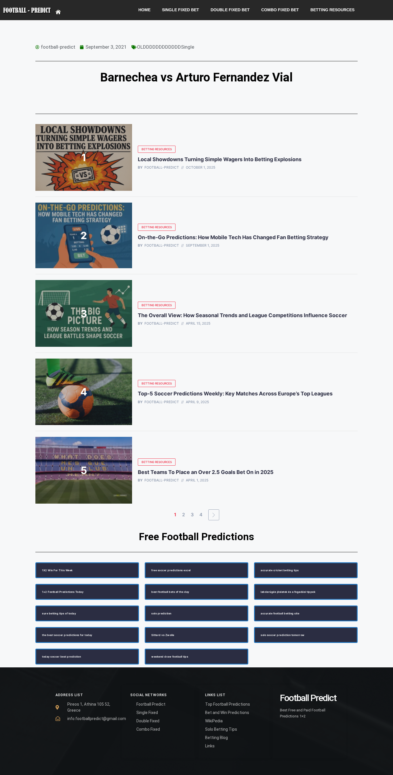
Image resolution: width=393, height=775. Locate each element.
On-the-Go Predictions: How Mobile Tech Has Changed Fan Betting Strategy (233, 237)
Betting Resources (332, 10)
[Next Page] (213, 514)
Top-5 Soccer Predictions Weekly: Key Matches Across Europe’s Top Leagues (235, 394)
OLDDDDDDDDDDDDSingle (165, 47)
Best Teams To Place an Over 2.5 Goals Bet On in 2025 (206, 472)
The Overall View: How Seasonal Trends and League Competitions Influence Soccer (242, 315)
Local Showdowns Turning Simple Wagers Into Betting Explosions (220, 159)
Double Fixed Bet (230, 10)
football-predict (161, 167)
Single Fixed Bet (180, 10)
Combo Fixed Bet (280, 10)
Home (144, 10)
